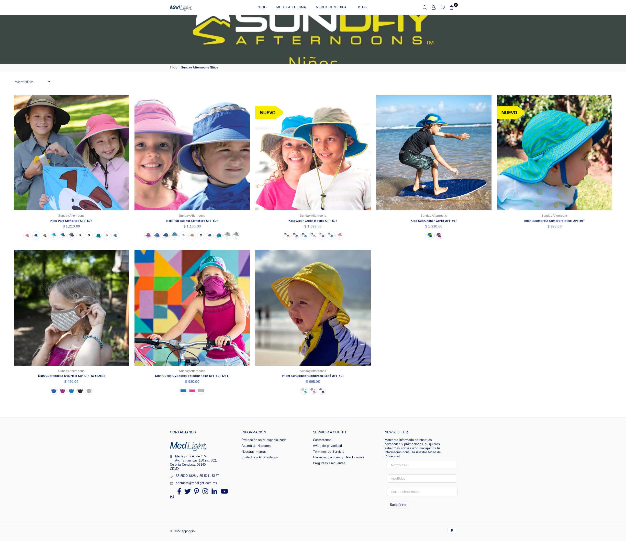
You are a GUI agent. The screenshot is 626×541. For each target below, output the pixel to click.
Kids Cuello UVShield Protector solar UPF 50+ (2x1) (192, 376)
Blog (362, 7)
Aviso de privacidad (327, 446)
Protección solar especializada (264, 440)
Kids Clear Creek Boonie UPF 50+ (313, 221)
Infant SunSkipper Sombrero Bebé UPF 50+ (313, 376)
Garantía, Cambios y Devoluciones (338, 457)
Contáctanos (322, 440)
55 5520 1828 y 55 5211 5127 (197, 476)
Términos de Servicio (328, 451)
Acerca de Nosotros (256, 446)
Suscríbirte (398, 505)
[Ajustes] (433, 7)
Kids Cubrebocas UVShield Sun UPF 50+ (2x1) (71, 376)
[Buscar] (425, 7)
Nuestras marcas (254, 451)
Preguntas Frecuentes (329, 463)
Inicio (262, 7)
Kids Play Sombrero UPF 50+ (71, 221)
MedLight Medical (332, 7)
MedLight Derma (291, 7)
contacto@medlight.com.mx (196, 483)
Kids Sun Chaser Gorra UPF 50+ (434, 221)
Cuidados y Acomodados (260, 457)
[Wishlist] (442, 7)
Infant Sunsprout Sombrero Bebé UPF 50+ (554, 221)
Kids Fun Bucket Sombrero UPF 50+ (192, 221)
